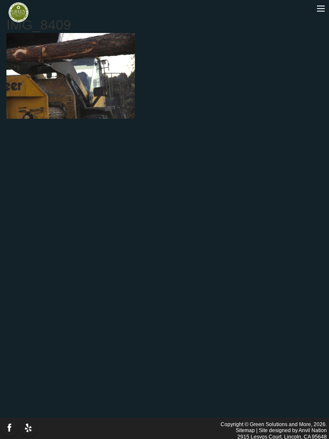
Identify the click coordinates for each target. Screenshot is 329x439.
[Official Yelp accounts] (28, 427)
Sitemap (245, 430)
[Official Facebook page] (9, 427)
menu (307, 9)
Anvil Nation (313, 430)
